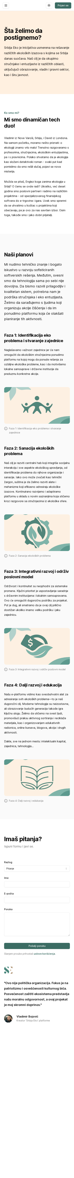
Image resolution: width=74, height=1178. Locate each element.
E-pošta (9, 893)
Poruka (8, 909)
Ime (6, 877)
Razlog (8, 862)
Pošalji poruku (37, 945)
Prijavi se (63, 5)
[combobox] (37, 869)
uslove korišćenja (44, 953)
